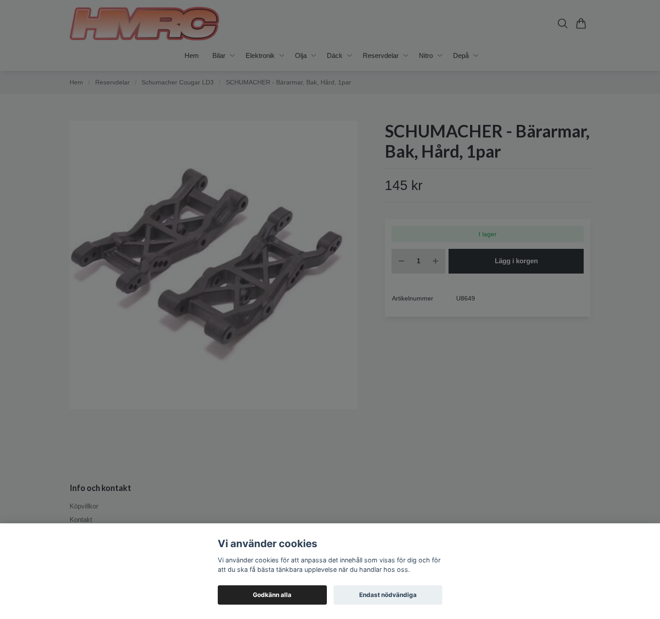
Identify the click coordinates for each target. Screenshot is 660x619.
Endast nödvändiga (388, 594)
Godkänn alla (272, 594)
